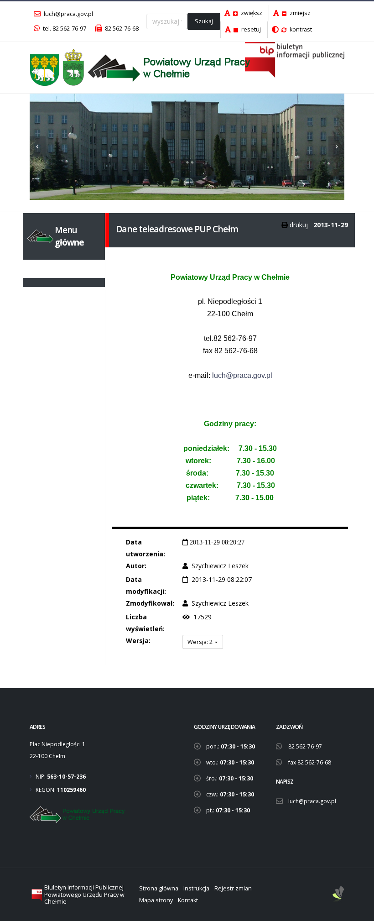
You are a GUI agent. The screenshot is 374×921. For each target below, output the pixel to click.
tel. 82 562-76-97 (64, 28)
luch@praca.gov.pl (67, 14)
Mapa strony (156, 900)
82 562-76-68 (121, 28)
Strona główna (158, 888)
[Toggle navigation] (35, 269)
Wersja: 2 (200, 642)
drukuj (299, 224)
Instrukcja (196, 888)
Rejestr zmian (233, 888)
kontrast (300, 29)
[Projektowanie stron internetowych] (338, 894)
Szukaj (204, 21)
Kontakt (188, 900)
